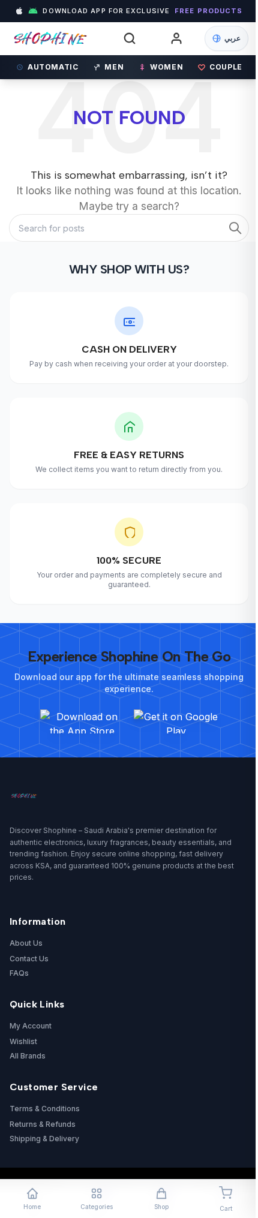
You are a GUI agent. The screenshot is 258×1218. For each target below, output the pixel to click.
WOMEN (166, 66)
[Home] (60, 38)
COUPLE (225, 66)
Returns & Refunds (43, 1124)
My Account (31, 1025)
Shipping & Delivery (44, 1138)
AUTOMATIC (53, 66)
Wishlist (23, 1041)
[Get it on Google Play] (176, 721)
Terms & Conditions (45, 1108)
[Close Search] (227, 55)
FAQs (19, 973)
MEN (114, 66)
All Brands (28, 1055)
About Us (26, 943)
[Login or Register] (176, 38)
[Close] (222, 500)
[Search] (129, 38)
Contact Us (29, 958)
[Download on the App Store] (82, 721)
